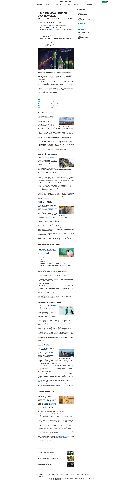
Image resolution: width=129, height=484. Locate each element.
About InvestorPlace (88, 4)
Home (39, 9)
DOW (22, 1)
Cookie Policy (64, 475)
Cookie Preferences (71, 475)
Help (66, 474)
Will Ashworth (41, 22)
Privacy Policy (82, 474)
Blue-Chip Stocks (41, 440)
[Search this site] (108, 2)
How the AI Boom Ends (82, 14)
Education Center (58, 4)
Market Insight (40, 462)
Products (58, 474)
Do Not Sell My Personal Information (55, 475)
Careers (68, 474)
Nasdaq (27, 1)
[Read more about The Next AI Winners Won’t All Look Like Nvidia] (70, 458)
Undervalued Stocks (49, 440)
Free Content (67, 4)
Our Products (39, 4)
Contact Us (62, 474)
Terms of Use (77, 475)
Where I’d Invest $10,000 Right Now (46, 452)
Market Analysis (76, 4)
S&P (33, 1)
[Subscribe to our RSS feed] (42, 477)
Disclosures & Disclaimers (75, 474)
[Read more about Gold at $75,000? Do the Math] (70, 464)
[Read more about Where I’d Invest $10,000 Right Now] (70, 453)
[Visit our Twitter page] (40, 477)
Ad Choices (87, 474)
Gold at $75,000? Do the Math (44, 464)
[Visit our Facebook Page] (38, 477)
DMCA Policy (82, 475)
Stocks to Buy (49, 9)
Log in (105, 1)
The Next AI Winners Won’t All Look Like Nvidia (48, 458)
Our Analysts (48, 4)
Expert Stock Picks (43, 9)
